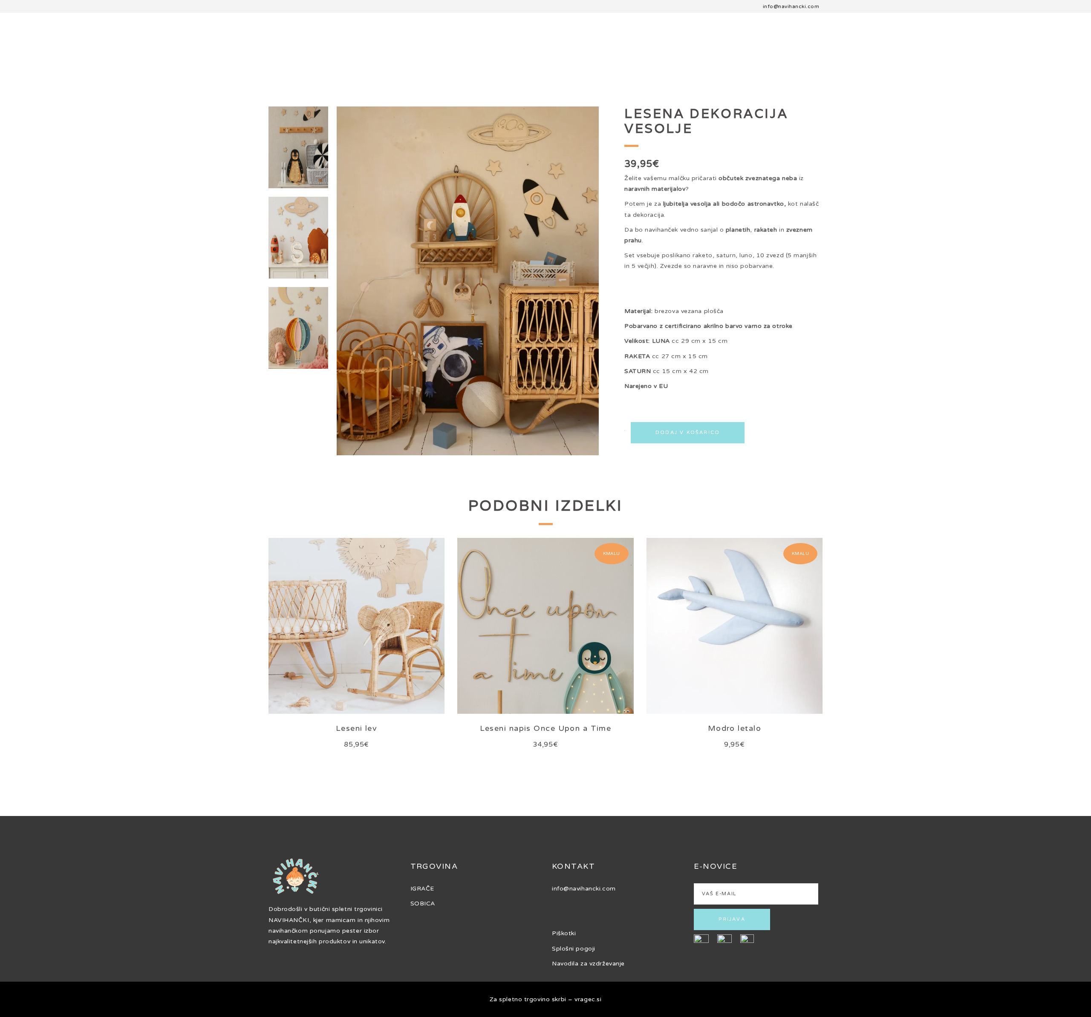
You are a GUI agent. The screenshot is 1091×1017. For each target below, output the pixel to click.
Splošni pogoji (573, 948)
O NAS (56, 42)
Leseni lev (356, 728)
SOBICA (95, 42)
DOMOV (18, 42)
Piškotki (564, 933)
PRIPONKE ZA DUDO (949, 42)
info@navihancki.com (791, 6)
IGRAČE (422, 888)
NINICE (882, 42)
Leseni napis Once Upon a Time (546, 728)
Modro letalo (734, 728)
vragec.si (587, 999)
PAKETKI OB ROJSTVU (166, 42)
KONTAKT (1021, 42)
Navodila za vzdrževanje (588, 963)
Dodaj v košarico (687, 432)
